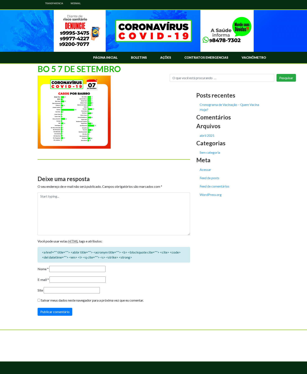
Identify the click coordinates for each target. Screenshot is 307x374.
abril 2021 (207, 135)
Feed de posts (209, 178)
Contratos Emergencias (206, 57)
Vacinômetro (254, 57)
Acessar (205, 169)
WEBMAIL (75, 3)
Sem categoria (210, 152)
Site (40, 290)
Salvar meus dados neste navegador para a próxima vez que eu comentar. (92, 300)
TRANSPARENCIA (53, 3)
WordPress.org (211, 195)
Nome (43, 269)
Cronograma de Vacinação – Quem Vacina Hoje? (229, 107)
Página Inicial (105, 57)
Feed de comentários (214, 186)
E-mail (43, 279)
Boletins (139, 57)
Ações (165, 57)
